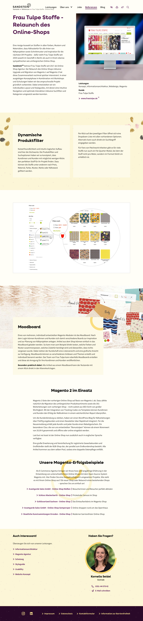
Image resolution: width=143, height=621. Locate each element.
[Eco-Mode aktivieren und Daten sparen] (122, 7)
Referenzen (26, 9)
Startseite (16, 9)
